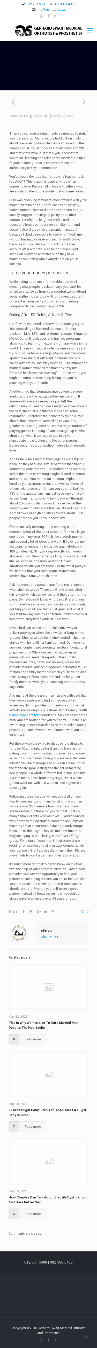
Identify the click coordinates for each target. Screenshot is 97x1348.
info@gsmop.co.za (51, 9)
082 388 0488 (63, 4)
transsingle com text (24, 715)
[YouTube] (55, 16)
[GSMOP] (48, 30)
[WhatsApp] (41, 16)
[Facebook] (48, 16)
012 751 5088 (36, 4)
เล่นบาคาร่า (49, 937)
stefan (38, 116)
